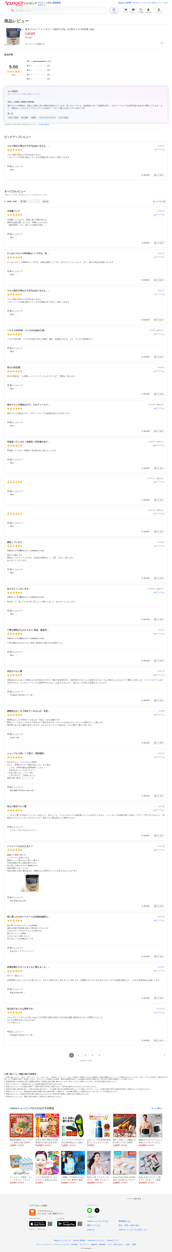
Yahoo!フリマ (113, 1240)
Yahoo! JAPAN (124, 3)
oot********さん (159, 1012)
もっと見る (156, 1108)
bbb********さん (159, 446)
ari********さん (159, 546)
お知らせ (91, 1230)
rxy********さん (159, 257)
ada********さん (159, 675)
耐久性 (45, 201)
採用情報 (102, 1244)
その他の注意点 (44, 124)
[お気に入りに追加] (161, 43)
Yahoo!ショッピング (62, 1240)
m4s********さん (159, 482)
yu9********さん (159, 850)
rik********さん (160, 150)
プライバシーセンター (62, 1244)
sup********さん (159, 810)
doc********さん (159, 971)
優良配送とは (124, 1221)
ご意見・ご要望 (130, 1244)
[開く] (32, 883)
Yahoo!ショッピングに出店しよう (146, 3)
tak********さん (159, 715)
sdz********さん (159, 634)
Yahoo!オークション (96, 1240)
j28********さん (159, 920)
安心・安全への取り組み (129, 1225)
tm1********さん (159, 514)
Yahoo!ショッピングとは (97, 1221)
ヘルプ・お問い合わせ (115, 1244)
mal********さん (159, 408)
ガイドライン (84, 1244)
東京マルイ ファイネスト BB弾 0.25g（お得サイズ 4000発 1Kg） (60, 29)
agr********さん (159, 215)
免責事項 (94, 1244)
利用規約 (74, 1244)
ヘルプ (165, 3)
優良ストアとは (93, 1225)
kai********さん (159, 334)
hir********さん (159, 757)
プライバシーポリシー (44, 1244)
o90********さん (159, 592)
